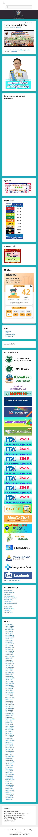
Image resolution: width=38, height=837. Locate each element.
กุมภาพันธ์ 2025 (9, 651)
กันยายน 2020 (9, 744)
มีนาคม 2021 (8, 733)
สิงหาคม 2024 (9, 662)
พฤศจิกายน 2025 (9, 637)
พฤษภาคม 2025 (9, 647)
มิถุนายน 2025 (9, 646)
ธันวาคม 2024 (9, 654)
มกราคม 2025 (9, 653)
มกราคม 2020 (9, 758)
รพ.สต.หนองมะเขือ (9, 596)
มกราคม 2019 (9, 776)
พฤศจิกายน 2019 (9, 762)
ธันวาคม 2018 (9, 778)
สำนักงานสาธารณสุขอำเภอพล (12, 580)
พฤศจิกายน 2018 (9, 779)
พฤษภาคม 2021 (9, 729)
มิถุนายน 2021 (9, 728)
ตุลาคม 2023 (8, 679)
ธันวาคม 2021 (9, 717)
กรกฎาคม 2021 (9, 726)
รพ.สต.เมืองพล (8, 590)
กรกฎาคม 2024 (9, 663)
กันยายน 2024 (9, 660)
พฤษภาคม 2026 (9, 629)
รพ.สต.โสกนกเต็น (9, 608)
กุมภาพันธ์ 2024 (9, 672)
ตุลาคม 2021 (8, 721)
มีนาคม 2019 (8, 772)
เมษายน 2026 (9, 631)
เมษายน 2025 (9, 649)
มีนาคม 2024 (8, 671)
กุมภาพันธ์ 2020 (9, 756)
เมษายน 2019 (9, 771)
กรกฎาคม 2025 (9, 644)
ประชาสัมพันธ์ (20, 50)
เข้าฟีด (7, 333)
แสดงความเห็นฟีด (10, 334)
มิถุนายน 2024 (9, 665)
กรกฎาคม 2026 (9, 626)
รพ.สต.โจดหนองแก (9, 592)
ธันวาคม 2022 (9, 696)
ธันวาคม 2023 (9, 676)
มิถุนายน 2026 (9, 628)
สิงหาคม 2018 (9, 783)
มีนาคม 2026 (8, 633)
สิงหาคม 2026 (9, 624)
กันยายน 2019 (9, 765)
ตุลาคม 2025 (8, 638)
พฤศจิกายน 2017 (9, 790)
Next (33, 23)
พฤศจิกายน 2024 (9, 656)
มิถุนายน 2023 (9, 685)
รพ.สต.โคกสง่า (8, 601)
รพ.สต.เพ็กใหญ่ (8, 599)
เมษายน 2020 (9, 753)
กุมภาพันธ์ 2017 (9, 797)
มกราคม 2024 (9, 674)
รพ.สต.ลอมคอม (8, 605)
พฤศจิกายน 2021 (9, 719)
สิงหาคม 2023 (9, 681)
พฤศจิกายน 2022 (9, 697)
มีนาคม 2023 (8, 690)
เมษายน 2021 (9, 731)
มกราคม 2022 (9, 715)
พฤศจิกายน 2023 (9, 678)
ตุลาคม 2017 (8, 792)
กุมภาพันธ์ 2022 (9, 713)
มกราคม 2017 (9, 799)
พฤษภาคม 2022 (9, 708)
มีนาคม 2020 (8, 754)
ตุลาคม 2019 (8, 763)
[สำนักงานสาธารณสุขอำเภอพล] (19, 14)
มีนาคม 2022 (8, 712)
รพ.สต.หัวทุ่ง (7, 610)
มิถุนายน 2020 (9, 749)
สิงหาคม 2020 (9, 746)
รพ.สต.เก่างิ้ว (7, 594)
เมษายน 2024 (9, 669)
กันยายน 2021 (9, 722)
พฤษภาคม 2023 (9, 687)
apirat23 (19, 27)
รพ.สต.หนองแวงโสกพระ (10, 598)
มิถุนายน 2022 (9, 706)
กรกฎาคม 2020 (9, 747)
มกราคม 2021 (9, 737)
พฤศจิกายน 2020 (9, 740)
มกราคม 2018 (9, 788)
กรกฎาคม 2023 (9, 683)
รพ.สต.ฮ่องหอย (8, 612)
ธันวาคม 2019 (9, 760)
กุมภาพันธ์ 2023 (9, 692)
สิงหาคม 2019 (9, 767)
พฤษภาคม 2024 (9, 667)
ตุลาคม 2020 (8, 742)
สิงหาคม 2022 (9, 703)
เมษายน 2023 (9, 688)
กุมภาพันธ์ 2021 (9, 735)
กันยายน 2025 (9, 640)
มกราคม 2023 (9, 694)
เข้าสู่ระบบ (8, 331)
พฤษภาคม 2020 (9, 751)
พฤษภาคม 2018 (9, 785)
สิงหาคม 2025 (9, 642)
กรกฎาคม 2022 (9, 704)
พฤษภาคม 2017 (9, 794)
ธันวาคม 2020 (9, 738)
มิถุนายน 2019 (9, 769)
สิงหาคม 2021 (9, 724)
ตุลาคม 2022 (8, 699)
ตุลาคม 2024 (8, 658)
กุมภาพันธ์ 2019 (9, 774)
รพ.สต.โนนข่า (8, 607)
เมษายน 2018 (9, 787)
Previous (27, 23)
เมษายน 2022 (9, 710)
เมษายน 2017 (9, 796)
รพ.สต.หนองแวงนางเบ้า (10, 603)
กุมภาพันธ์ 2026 (9, 635)
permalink (14, 51)
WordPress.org (9, 336)
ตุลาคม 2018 (8, 781)
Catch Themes (25, 834)
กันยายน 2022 (9, 701)
